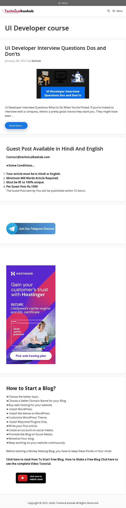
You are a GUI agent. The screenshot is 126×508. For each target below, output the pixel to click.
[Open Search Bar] (108, 11)
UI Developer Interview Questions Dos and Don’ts (55, 51)
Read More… (16, 125)
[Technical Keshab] (18, 11)
